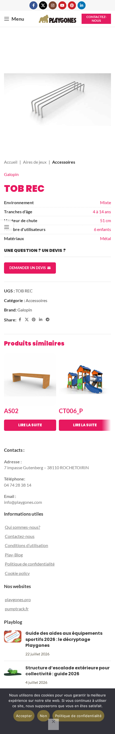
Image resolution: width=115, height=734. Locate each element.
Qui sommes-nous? (22, 527)
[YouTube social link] (62, 5)
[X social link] (43, 5)
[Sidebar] (6, 227)
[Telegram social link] (47, 319)
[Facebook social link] (33, 5)
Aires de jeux (35, 161)
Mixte (105, 202)
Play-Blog (14, 554)
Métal (105, 238)
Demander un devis (27, 268)
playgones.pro (18, 599)
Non (43, 716)
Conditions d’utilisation (26, 545)
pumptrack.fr (17, 608)
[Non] (53, 724)
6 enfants (102, 229)
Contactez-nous (96, 19)
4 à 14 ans (102, 211)
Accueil (10, 161)
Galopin (11, 174)
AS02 (11, 410)
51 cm (105, 220)
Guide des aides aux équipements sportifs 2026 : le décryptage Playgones (63, 639)
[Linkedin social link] (82, 5)
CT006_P (71, 410)
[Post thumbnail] (12, 643)
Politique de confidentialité (30, 563)
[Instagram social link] (53, 5)
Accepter (24, 716)
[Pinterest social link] (72, 5)
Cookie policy (17, 573)
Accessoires (63, 161)
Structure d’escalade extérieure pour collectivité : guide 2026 (67, 671)
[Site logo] (57, 18)
